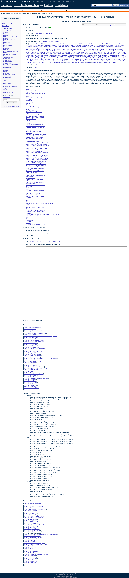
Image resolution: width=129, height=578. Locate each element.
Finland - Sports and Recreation (95, 46)
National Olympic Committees (9, 54)
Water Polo (74, 62)
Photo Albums (6, 91)
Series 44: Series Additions (31, 388)
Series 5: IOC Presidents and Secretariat (35, 333)
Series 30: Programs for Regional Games (35, 368)
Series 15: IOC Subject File (31, 347)
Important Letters (7, 83)
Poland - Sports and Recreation (34, 179)
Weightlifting (81, 62)
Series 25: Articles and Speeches (33, 361)
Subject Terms (5, 26)
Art (77, 44)
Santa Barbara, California (48, 59)
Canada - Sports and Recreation (61, 45)
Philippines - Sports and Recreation (90, 56)
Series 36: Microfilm (29, 376)
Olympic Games (6, 55)
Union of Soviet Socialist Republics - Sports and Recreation (42, 214)
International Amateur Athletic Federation (37, 134)
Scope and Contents (7, 23)
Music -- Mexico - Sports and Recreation (37, 53)
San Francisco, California (33, 59)
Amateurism (5, 32)
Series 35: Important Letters (31, 375)
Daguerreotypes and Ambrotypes (10, 86)
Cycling (105, 45)
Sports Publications (7, 63)
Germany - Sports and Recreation (42, 48)
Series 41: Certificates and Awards (33, 383)
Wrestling (87, 62)
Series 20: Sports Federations (32, 354)
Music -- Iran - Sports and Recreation (70, 52)
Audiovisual (5, 89)
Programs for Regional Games (9, 76)
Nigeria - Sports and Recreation (106, 55)
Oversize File (6, 94)
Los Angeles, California (114, 49)
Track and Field (106, 60)
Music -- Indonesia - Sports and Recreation (47, 52)
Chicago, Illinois (81, 45)
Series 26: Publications (30, 362)
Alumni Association (21, 13)
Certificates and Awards (8, 92)
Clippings (5, 71)
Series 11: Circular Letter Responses (34, 341)
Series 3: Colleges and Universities (33, 330)
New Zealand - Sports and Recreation (85, 55)
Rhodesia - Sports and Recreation (76, 58)
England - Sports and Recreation (61, 46)
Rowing (95, 58)
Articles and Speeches (8, 68)
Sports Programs (7, 77)
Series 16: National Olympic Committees (35, 348)
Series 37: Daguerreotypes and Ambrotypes (36, 378)
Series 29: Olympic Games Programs (34, 367)
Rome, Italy (89, 58)
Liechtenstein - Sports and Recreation (96, 49)
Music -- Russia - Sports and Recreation (82, 53)
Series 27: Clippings (29, 364)
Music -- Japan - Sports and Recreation (92, 52)
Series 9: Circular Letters (30, 338)
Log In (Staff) (64, 568)
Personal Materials (7, 67)
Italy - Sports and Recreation (78, 49)
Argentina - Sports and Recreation (66, 44)
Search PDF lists (124, 5)
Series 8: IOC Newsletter (30, 337)
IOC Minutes (6, 49)
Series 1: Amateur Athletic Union (33, 327)
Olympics (37, 56)
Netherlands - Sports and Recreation (64, 55)
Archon (63, 576)
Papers (38, 64)
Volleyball (67, 62)
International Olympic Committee (42, 49)
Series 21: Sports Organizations (32, 355)
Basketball (110, 44)
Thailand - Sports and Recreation (92, 60)
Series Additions (6, 97)
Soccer (90, 59)
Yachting (93, 62)
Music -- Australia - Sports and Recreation (37, 143)
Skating (82, 59)
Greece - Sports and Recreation (61, 48)
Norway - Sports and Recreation (35, 168)
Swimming (59, 60)
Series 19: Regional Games (31, 353)
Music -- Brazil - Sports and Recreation (56, 51)
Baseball (104, 44)
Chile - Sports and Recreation (94, 45)
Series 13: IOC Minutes (30, 344)
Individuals (5, 35)
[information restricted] (30, 386)
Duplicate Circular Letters (8, 45)
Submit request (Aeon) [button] (89, 25)
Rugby (100, 58)
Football (107, 46)
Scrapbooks (6, 88)
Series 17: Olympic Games (31, 350)
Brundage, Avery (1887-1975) (44, 33)
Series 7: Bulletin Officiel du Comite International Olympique (40, 336)
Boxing (40, 45)
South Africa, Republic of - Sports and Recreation (106, 59)
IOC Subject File (6, 52)
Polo (36, 58)
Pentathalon (76, 56)
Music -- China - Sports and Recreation (102, 51)
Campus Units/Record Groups (9, 10)
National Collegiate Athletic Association (36, 161)
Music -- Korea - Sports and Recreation (114, 52)
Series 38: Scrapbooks (30, 379)
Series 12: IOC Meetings (30, 343)
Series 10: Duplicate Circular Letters (34, 340)
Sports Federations (7, 60)
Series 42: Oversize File (30, 385)
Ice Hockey (105, 48)
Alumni (29, 13)
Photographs (6, 73)
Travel (4, 80)
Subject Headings (63, 10)
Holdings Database (56, 5)
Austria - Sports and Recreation (92, 44)
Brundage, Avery (46, 45)
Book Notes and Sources (8, 82)
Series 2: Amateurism (30, 329)
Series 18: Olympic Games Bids (33, 351)
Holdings (13, 13)
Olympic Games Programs (9, 74)
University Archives (5, 13)
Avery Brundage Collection (39, 13)
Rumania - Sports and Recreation (111, 58)
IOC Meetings (6, 48)
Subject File (5, 79)
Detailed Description (7, 28)
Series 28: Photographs (30, 365)
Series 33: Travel (28, 372)
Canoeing (73, 45)
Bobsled (35, 45)
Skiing (86, 59)
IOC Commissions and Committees (10, 51)
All (24, 389)
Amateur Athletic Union (8, 30)
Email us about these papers (11, 106)
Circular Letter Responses (9, 46)
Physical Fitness (112, 56)
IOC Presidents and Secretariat (10, 36)
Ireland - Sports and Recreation (60, 49)
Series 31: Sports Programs (31, 369)
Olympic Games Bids (8, 57)
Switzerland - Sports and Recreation (72, 60)
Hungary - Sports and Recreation (92, 48)
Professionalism (61, 58)
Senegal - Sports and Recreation (64, 59)
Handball (80, 48)
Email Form (67, 571)
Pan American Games (66, 56)
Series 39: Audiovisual (30, 381)
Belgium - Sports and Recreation (35, 102)
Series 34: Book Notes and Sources (33, 374)
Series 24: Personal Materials (32, 360)
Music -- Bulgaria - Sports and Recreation (78, 51)
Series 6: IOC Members (30, 334)
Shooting (76, 59)
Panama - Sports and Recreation (50, 56)
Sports (123, 59)
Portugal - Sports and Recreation (47, 58)
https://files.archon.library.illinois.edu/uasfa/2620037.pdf (44, 241)
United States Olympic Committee (55, 62)
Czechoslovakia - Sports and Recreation (37, 114)
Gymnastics (74, 48)
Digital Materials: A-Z (45, 10)
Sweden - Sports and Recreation (46, 60)
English (35, 67)
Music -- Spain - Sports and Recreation (104, 53)
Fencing (84, 46)
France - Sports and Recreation (34, 124)
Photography (103, 56)
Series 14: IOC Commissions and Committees (36, 345)
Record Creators (81, 10)
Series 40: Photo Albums (30, 382)
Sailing (123, 58)
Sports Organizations (7, 61)
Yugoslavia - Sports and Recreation (106, 62)
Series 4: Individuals (29, 331)
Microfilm (5, 85)
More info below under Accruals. (51, 41)
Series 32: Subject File (30, 371)
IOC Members (6, 38)
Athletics (80, 44)
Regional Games (6, 58)
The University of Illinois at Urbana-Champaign (68, 577)
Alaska (34, 44)
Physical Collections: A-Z (27, 10)
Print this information (120, 25)
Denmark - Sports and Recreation (42, 46)
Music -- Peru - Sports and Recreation (59, 53)
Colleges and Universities (8, 33)
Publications (5, 70)
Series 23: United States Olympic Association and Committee (40, 358)
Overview (4, 21)
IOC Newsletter (6, 42)
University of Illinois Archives (20, 5)
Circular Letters (6, 43)
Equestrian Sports (76, 46)
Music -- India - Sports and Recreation (36, 148)
